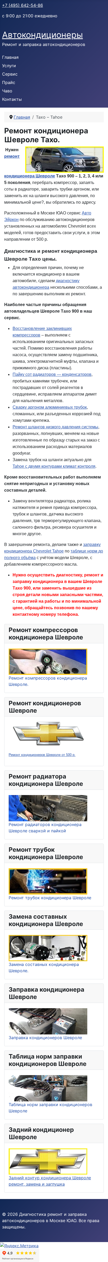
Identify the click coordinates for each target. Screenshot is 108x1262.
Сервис (10, 74)
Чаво (7, 90)
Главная (10, 57)
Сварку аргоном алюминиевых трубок (50, 407)
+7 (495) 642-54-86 (22, 5)
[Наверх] (99, 1252)
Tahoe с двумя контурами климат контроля (54, 466)
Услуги (9, 65)
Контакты (12, 99)
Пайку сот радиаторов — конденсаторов (52, 374)
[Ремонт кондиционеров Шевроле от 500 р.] (48, 734)
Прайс (8, 82)
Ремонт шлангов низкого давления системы (55, 427)
